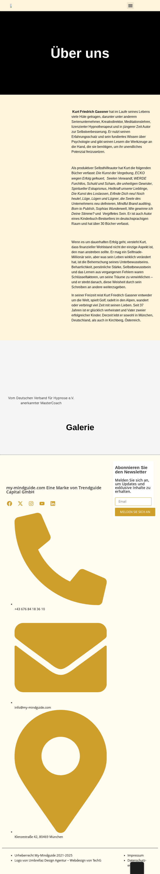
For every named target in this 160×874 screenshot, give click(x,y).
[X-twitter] (20, 503)
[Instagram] (31, 503)
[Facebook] (9, 503)
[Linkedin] (53, 503)
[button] (130, 5)
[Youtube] (42, 503)
